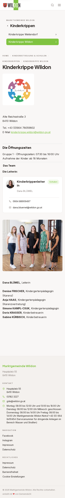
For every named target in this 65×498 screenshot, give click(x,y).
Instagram (7, 440)
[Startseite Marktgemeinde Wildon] (12, 5)
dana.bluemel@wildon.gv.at (27, 207)
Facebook (8, 435)
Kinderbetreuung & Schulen (29, 56)
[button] (10, 184)
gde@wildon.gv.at (16, 401)
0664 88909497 (21, 201)
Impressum (8, 445)
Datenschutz (9, 449)
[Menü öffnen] (59, 5)
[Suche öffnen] (52, 5)
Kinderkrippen (11, 61)
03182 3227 (13, 396)
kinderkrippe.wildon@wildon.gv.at (30, 132)
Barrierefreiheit (10, 472)
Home (6, 56)
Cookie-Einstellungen (14, 476)
